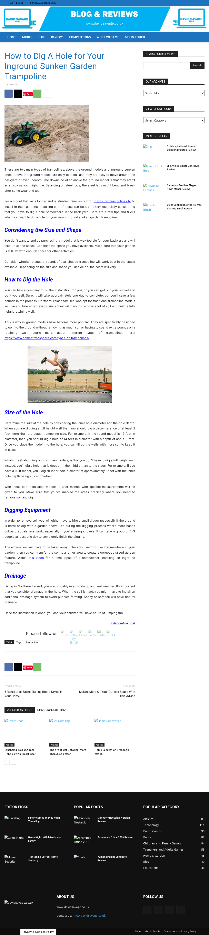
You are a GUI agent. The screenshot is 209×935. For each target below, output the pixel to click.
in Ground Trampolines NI (112, 201)
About (27, 37)
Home (11, 37)
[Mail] (188, 3)
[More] (47, 94)
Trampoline (32, 642)
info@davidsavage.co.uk (89, 915)
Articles (9, 744)
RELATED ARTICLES (19, 710)
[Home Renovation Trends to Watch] (114, 733)
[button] (200, 37)
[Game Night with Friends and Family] (14, 842)
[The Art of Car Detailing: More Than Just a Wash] (69, 733)
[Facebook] (181, 3)
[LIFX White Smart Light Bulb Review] (153, 171)
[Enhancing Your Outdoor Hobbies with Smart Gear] (24, 733)
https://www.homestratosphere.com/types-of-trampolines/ (46, 338)
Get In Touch (135, 37)
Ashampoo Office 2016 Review (115, 837)
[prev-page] (7, 762)
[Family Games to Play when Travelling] (14, 823)
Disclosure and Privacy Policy (179, 931)
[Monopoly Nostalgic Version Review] (84, 823)
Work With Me (108, 37)
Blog (41, 37)
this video (36, 558)
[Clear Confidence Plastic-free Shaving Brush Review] (153, 210)
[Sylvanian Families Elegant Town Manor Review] (153, 191)
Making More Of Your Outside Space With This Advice (107, 694)
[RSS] (195, 3)
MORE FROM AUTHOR (51, 710)
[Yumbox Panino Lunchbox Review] (84, 862)
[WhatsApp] (37, 94)
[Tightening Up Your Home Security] (14, 862)
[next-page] (13, 762)
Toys (18, 642)
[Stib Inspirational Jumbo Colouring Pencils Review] (153, 152)
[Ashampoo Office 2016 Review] (84, 842)
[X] (201, 3)
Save (29, 94)
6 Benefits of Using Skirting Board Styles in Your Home (33, 694)
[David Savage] (104, 19)
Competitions (80, 37)
